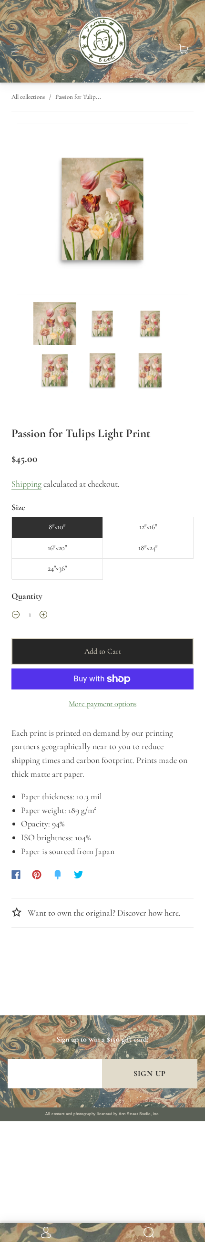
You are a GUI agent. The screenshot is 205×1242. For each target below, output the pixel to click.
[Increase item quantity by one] (43, 615)
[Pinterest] (36, 874)
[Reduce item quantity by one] (15, 615)
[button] (34, 211)
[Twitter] (78, 874)
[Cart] (183, 49)
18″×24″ (147, 548)
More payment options (102, 704)
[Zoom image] (102, 211)
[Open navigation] (21, 49)
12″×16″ (148, 527)
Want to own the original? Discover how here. (103, 913)
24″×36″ (57, 568)
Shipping (26, 484)
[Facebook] (16, 874)
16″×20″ (57, 548)
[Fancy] (57, 874)
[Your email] (55, 1073)
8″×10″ (57, 527)
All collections (28, 97)
